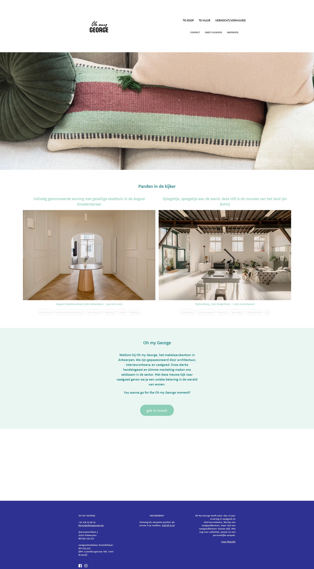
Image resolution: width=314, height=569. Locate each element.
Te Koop (188, 20)
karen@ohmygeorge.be (91, 525)
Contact (195, 32)
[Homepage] (100, 27)
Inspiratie (232, 32)
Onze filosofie (213, 32)
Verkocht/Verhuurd (230, 20)
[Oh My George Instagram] (85, 565)
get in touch (157, 410)
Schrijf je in (168, 525)
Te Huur (204, 20)
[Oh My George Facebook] (80, 565)
